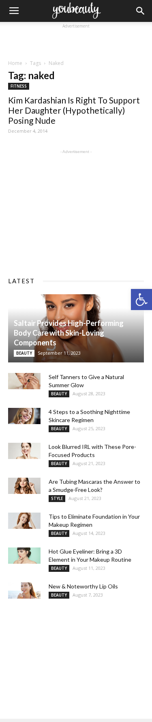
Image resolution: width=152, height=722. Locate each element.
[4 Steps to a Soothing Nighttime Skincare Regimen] (24, 416)
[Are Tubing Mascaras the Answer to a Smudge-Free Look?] (24, 486)
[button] (141, 299)
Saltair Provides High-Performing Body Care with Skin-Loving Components (69, 333)
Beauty (24, 353)
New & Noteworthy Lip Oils (83, 586)
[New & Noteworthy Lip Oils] (24, 590)
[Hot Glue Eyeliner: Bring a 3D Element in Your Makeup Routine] (24, 555)
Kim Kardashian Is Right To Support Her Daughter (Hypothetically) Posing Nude (74, 110)
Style (57, 498)
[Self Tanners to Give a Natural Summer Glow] (24, 381)
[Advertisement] (76, 40)
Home (15, 63)
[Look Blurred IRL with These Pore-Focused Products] (24, 451)
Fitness (19, 86)
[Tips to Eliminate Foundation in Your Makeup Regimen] (24, 521)
